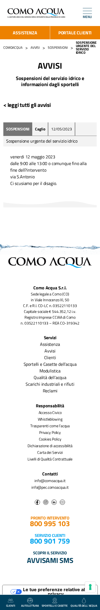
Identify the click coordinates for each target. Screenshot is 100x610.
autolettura (30, 606)
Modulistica (50, 370)
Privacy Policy (50, 432)
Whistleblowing (50, 419)
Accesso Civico (50, 412)
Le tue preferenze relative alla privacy (55, 592)
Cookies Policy (50, 439)
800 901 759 (50, 541)
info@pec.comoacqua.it (50, 487)
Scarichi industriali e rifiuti (50, 384)
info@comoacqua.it (49, 480)
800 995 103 (50, 523)
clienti (10, 606)
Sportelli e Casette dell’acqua (50, 364)
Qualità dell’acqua (50, 377)
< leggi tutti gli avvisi (27, 105)
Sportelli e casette (55, 606)
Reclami (50, 390)
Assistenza (25, 32)
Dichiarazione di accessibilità (50, 446)
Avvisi (50, 351)
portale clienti (75, 32)
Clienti (50, 357)
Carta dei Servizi (49, 452)
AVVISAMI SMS (50, 560)
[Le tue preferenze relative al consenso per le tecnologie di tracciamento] (90, 587)
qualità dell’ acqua (84, 606)
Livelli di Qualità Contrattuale (50, 459)
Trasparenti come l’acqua (50, 426)
